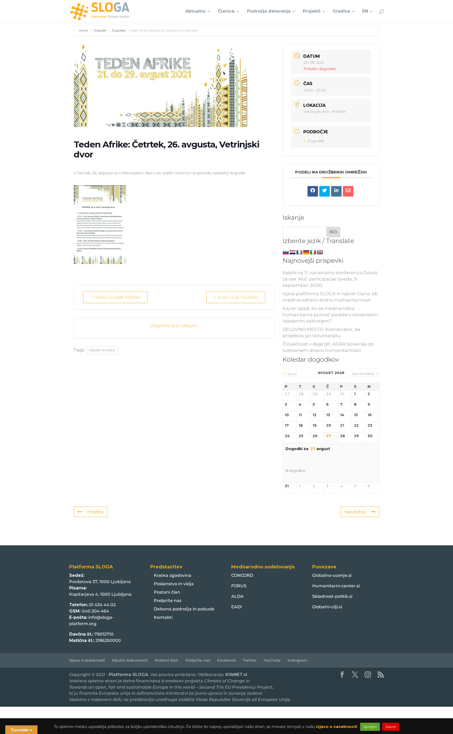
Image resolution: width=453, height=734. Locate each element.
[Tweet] (324, 191)
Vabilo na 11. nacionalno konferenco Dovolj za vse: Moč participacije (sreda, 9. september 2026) (330, 279)
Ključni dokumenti (130, 660)
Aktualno (195, 11)
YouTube (272, 660)
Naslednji (355, 511)
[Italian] (313, 252)
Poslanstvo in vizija (174, 583)
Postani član (167, 592)
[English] (320, 252)
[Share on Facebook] (313, 191)
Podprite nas (167, 600)
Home (84, 30)
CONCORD (242, 575)
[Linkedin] (336, 191)
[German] (306, 252)
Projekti (311, 11)
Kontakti (163, 617)
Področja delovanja (268, 11)
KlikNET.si (236, 674)
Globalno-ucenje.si (332, 575)
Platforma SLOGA (128, 674)
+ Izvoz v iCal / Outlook (236, 297)
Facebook (226, 660)
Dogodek (118, 30)
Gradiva (341, 11)
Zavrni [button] (390, 727)
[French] (299, 252)
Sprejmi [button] (370, 727)
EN (365, 11)
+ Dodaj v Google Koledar (115, 297)
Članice (226, 11)
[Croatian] (292, 252)
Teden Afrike (102, 350)
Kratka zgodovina (172, 575)
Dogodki (100, 30)
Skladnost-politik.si (332, 596)
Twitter (250, 660)
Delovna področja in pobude (184, 608)
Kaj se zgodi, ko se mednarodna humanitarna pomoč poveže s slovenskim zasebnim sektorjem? (330, 315)
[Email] (348, 191)
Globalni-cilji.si (327, 606)
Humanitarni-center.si (336, 585)
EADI (236, 606)
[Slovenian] (286, 252)
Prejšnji (95, 511)
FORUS (238, 585)
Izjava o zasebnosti (87, 660)
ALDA (237, 596)
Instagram (297, 660)
